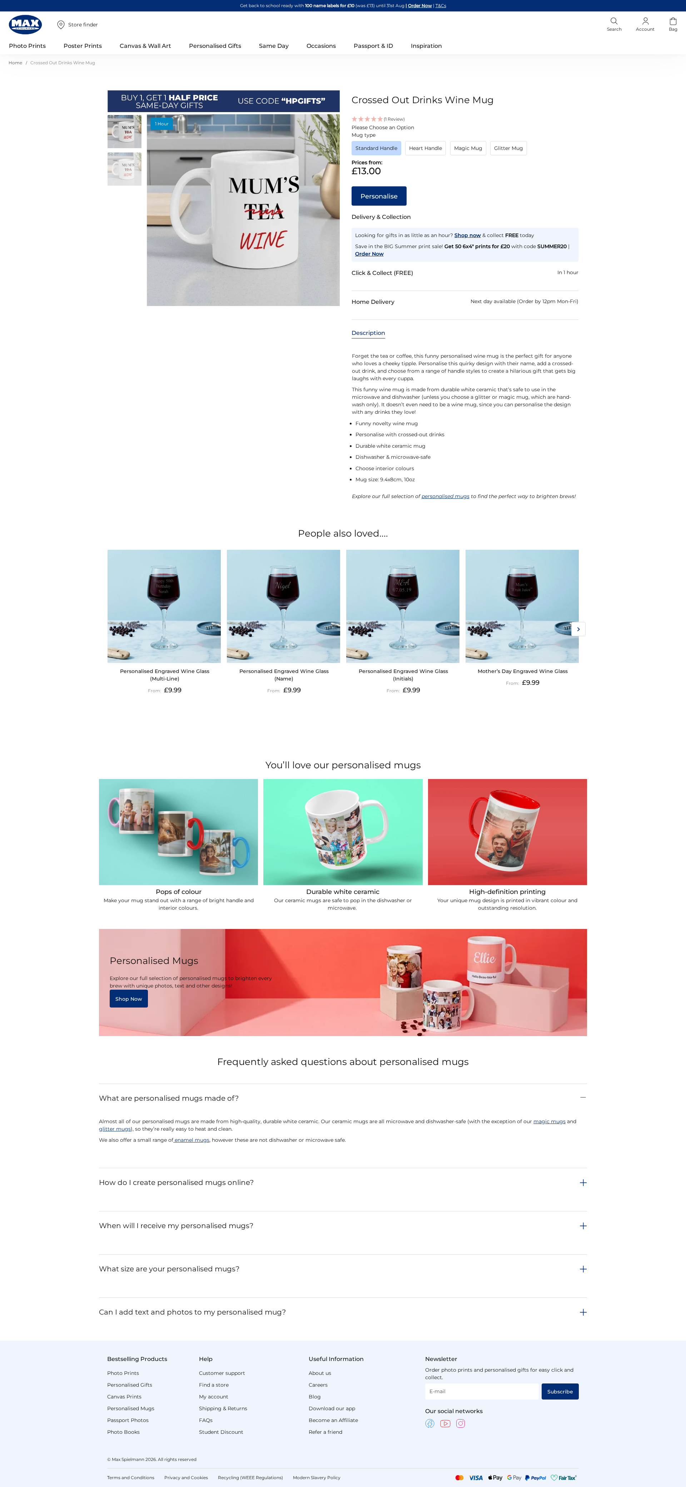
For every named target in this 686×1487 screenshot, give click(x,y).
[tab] (368, 332)
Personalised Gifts (129, 1385)
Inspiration (426, 45)
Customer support (222, 1373)
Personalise (379, 196)
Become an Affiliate (333, 1420)
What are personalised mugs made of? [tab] (169, 1098)
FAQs (206, 1420)
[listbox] (465, 150)
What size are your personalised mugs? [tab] (169, 1269)
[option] (376, 148)
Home (15, 62)
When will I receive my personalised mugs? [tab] (176, 1225)
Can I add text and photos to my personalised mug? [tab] (192, 1312)
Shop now (467, 235)
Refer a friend (325, 1432)
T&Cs (441, 5)
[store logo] (25, 25)
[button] (127, 133)
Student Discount (221, 1432)
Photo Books (123, 1432)
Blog (315, 1396)
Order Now (420, 5)
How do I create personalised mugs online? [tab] (176, 1182)
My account (213, 1396)
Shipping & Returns (223, 1408)
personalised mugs (445, 496)
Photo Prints (123, 1373)
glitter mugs (115, 1129)
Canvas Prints (124, 1396)
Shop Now (128, 999)
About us (320, 1373)
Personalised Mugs (130, 1408)
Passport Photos (128, 1420)
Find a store (214, 1385)
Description (368, 333)
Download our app (332, 1408)
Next (578, 629)
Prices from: (367, 162)
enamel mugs (191, 1140)
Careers (318, 1385)
